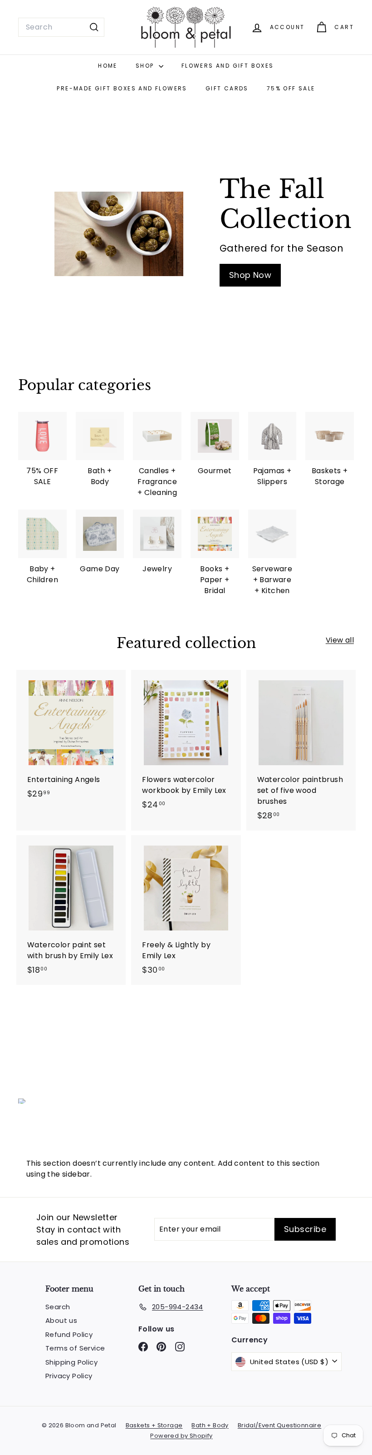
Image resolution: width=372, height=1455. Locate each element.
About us (61, 1320)
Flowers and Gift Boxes (227, 65)
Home (107, 65)
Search (57, 1306)
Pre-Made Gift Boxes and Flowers (122, 88)
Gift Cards (227, 88)
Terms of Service (75, 1348)
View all (340, 640)
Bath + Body (209, 1425)
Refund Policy (69, 1334)
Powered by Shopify (181, 1435)
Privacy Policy (69, 1376)
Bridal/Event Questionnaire (279, 1425)
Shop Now (250, 275)
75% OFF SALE (291, 88)
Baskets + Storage (154, 1425)
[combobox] (61, 27)
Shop (146, 65)
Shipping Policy (71, 1362)
